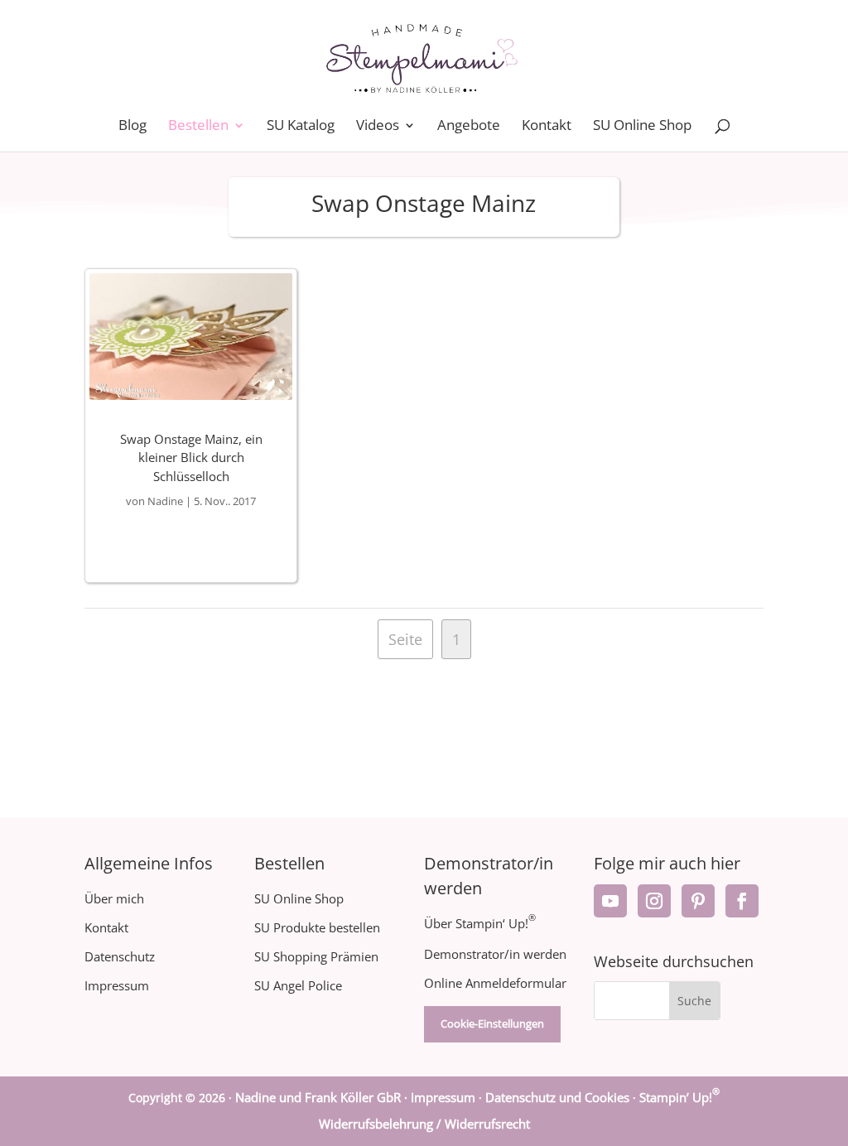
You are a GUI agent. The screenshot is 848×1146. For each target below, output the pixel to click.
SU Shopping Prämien (316, 956)
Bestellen (198, 126)
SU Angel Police (298, 985)
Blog (132, 126)
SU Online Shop (642, 126)
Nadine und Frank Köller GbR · (323, 1097)
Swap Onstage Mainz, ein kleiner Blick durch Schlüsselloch (191, 457)
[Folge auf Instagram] (654, 900)
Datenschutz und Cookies (557, 1097)
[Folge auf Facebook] (742, 900)
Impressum (116, 985)
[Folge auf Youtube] (610, 900)
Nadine (165, 501)
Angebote (468, 126)
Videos (377, 126)
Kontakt (546, 126)
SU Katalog (301, 126)
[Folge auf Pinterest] (698, 900)
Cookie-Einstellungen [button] (492, 1023)
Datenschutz (119, 956)
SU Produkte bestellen (317, 927)
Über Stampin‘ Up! (480, 923)
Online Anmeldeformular (495, 983)
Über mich (114, 898)
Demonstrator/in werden (495, 954)
